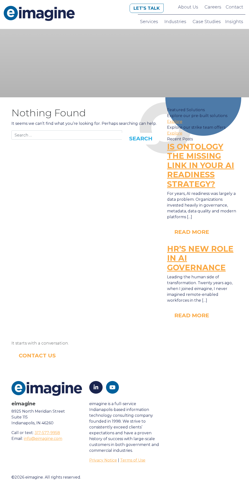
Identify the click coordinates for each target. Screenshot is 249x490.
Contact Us (37, 355)
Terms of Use (132, 460)
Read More (191, 232)
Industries (175, 21)
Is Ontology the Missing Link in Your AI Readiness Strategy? (200, 165)
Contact (234, 7)
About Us (188, 7)
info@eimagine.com (43, 438)
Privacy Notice (103, 460)
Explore (174, 121)
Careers (213, 7)
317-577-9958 (47, 432)
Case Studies (207, 21)
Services (149, 21)
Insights (234, 21)
